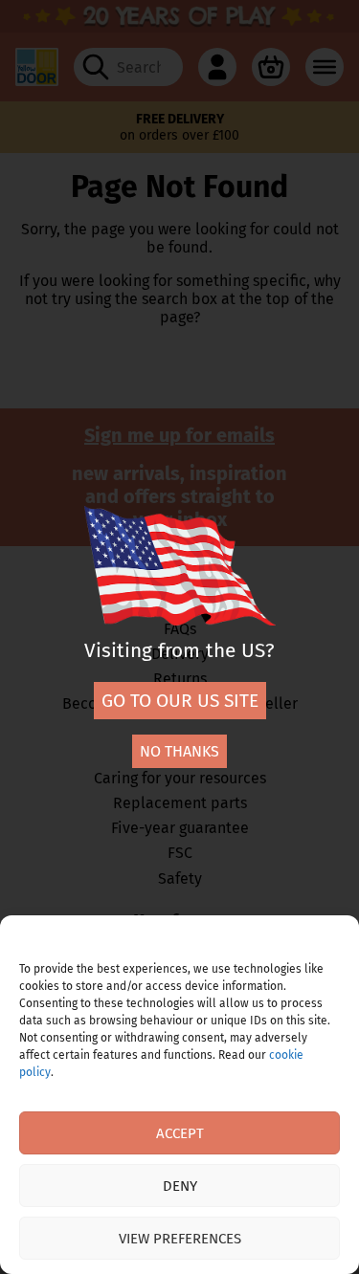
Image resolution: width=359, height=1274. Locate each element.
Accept (180, 1133)
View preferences (180, 1238)
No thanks (179, 751)
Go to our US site (179, 701)
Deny (180, 1186)
